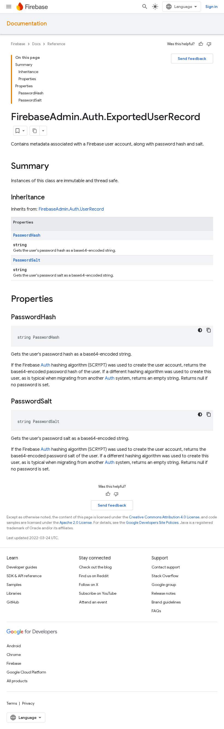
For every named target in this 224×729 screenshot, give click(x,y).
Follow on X (88, 584)
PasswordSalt (26, 260)
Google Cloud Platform (26, 672)
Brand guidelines (166, 602)
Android (14, 645)
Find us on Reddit (93, 575)
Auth (45, 365)
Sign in (211, 6)
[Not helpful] (209, 44)
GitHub (13, 602)
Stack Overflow (165, 575)
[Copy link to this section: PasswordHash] (61, 317)
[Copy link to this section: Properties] (58, 299)
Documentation (27, 23)
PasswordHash (26, 235)
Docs (36, 44)
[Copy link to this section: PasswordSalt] (57, 402)
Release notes (163, 593)
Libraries (14, 593)
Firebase (18, 44)
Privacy (28, 703)
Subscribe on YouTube (97, 593)
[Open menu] (8, 6)
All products (17, 680)
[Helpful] (201, 44)
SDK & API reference (24, 575)
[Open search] (145, 6)
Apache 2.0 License (76, 522)
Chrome (14, 654)
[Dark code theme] (200, 330)
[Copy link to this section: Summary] (54, 166)
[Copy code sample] (208, 330)
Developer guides (22, 567)
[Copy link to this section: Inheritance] (50, 197)
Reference (56, 44)
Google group (164, 584)
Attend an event (93, 602)
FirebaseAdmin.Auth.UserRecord (71, 209)
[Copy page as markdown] (35, 130)
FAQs (156, 610)
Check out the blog (95, 567)
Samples (14, 584)
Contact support (166, 567)
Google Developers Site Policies (152, 522)
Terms (12, 703)
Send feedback (192, 58)
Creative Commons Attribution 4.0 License (164, 517)
